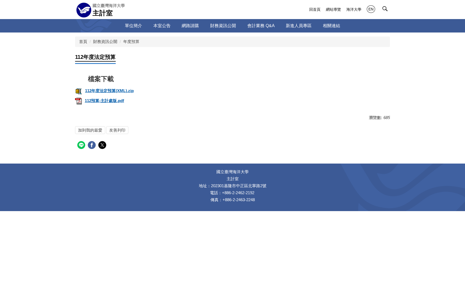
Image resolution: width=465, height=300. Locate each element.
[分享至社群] (82, 145)
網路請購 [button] (190, 25)
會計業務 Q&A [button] (261, 25)
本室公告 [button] (162, 25)
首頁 (83, 41)
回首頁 (314, 9)
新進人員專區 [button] (299, 25)
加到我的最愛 (90, 130)
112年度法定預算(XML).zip (109, 90)
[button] (386, 10)
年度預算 (131, 41)
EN (371, 9)
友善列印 (117, 130)
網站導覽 (333, 9)
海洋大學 (353, 9)
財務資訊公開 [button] (223, 25)
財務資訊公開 (105, 41)
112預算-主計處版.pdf (104, 100)
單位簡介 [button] (133, 25)
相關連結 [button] (331, 25)
